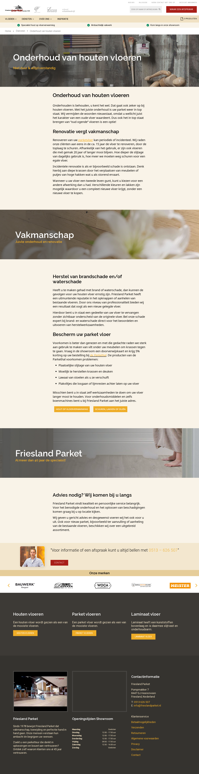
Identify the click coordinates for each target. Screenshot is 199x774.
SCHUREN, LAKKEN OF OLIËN (110, 409)
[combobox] (146, 9)
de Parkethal (98, 355)
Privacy (135, 744)
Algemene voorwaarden (145, 738)
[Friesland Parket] (17, 8)
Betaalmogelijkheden (143, 722)
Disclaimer (137, 749)
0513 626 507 (142, 702)
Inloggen (143, 3)
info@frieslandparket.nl (147, 705)
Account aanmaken (188, 3)
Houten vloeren (25, 633)
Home (8, 31)
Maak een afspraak (181, 9)
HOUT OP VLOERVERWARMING (72, 409)
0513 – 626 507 (163, 550)
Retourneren (138, 733)
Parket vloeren (84, 633)
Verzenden (137, 727)
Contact (59, 563)
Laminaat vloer (143, 636)
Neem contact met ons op (163, 3)
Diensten (20, 31)
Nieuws (131, 3)
